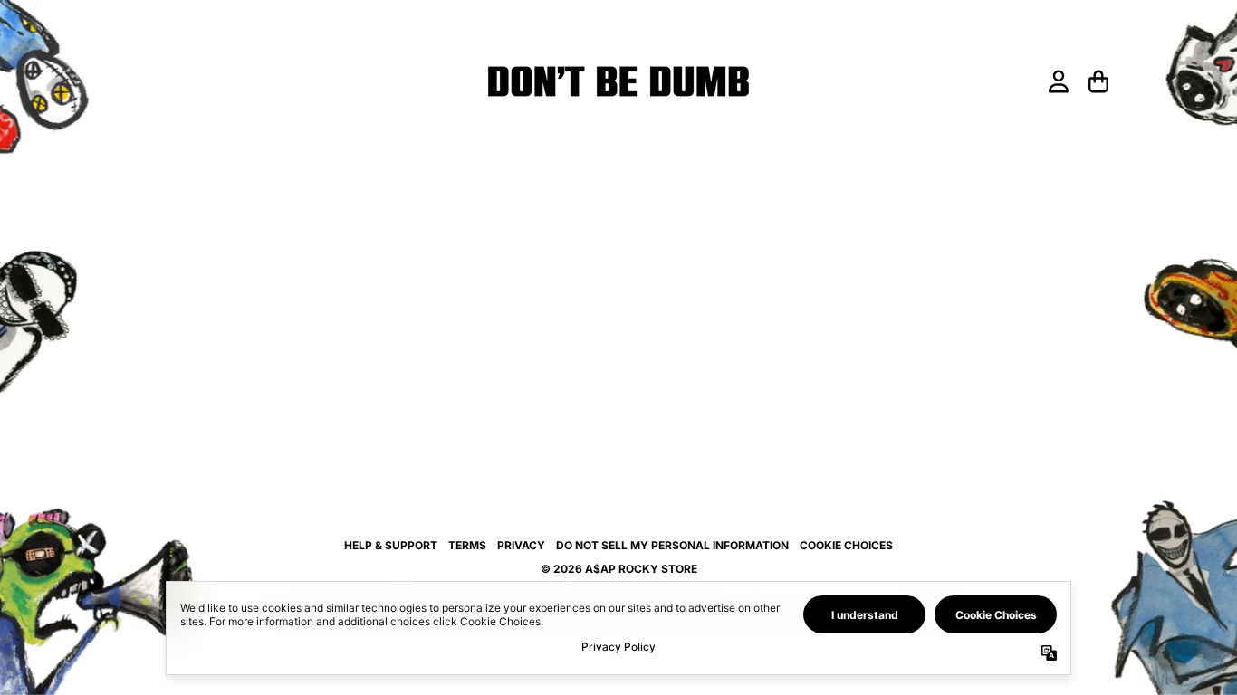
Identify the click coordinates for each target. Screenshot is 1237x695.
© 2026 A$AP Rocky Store (619, 569)
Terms (467, 545)
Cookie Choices (846, 545)
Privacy (521, 545)
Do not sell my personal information (672, 545)
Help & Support (390, 545)
